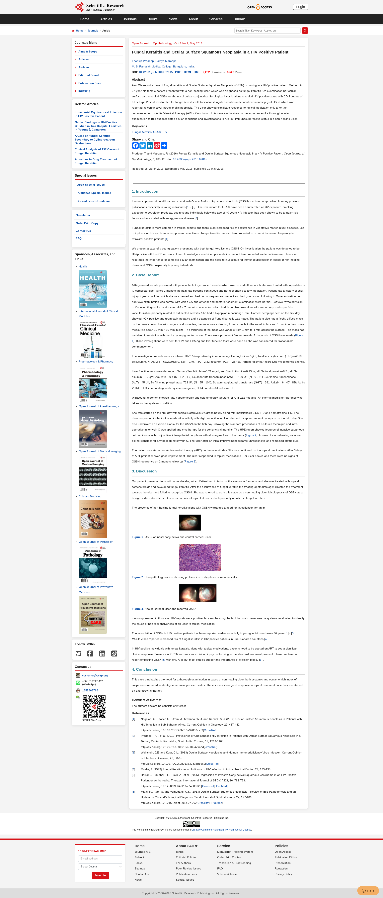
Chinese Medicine (90, 496)
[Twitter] (78, 653)
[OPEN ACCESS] (259, 6)
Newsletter (83, 215)
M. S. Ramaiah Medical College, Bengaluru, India (163, 66)
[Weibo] (114, 653)
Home (84, 19)
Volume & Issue (227, 874)
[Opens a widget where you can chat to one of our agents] (368, 891)
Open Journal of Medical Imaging (100, 451)
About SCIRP (187, 846)
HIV (165, 132)
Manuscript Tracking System (235, 851)
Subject (139, 857)
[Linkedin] (102, 653)
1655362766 (90, 690)
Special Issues (185, 879)
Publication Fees (89, 83)
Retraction (281, 868)
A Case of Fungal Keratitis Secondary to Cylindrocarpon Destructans (95, 139)
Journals (130, 19)
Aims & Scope (87, 51)
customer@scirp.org (95, 675)
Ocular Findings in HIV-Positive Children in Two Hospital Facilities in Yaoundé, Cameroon (98, 126)
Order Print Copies (229, 857)
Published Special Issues (94, 192)
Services (216, 19)
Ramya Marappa (166, 60)
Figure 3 (190, 461)
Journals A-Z (143, 851)
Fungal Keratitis (142, 132)
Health (83, 266)
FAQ (79, 238)
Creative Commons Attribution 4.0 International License (221, 829)
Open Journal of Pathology (96, 541)
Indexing (84, 90)
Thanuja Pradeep (143, 60)
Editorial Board (88, 75)
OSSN (157, 132)
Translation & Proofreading (234, 862)
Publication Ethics (286, 857)
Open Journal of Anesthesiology (99, 406)
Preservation (283, 862)
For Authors (183, 862)
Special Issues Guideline (94, 201)
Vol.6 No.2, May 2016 (188, 43)
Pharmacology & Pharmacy (96, 361)
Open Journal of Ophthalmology (152, 43)
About (193, 19)
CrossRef (210, 730)
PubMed (221, 786)
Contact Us (83, 230)
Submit (239, 19)
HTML (188, 72)
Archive (83, 67)
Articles (106, 19)
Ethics (180, 851)
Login (300, 7)
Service (223, 846)
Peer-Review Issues (188, 868)
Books (153, 19)
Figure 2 (251, 435)
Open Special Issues (91, 184)
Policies (281, 846)
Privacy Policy (283, 874)
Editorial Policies (186, 857)
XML (197, 72)
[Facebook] (90, 653)
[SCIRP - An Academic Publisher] (99, 6)
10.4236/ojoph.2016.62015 (156, 72)
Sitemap (140, 868)
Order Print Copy (87, 223)
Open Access (283, 851)
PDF (178, 72)
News (173, 19)
